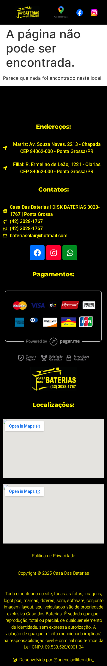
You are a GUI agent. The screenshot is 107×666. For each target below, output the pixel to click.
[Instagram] (53, 252)
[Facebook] (37, 252)
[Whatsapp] (69, 252)
